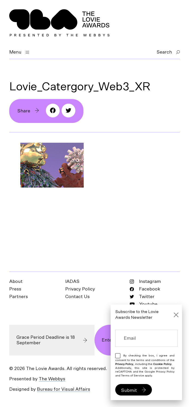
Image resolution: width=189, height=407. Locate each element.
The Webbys (52, 379)
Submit (129, 390)
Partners (18, 296)
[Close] (176, 314)
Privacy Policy (80, 289)
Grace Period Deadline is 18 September (45, 340)
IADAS (72, 281)
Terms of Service (132, 375)
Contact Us (77, 296)
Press (15, 289)
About (16, 281)
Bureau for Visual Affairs (63, 389)
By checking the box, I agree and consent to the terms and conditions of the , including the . (144, 365)
